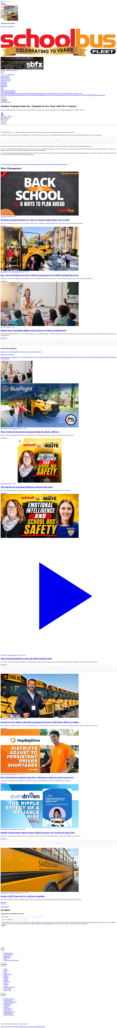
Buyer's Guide (79, 93)
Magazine (28, 93)
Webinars (51, 93)
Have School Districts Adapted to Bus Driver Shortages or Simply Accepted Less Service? (37, 777)
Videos (12, 93)
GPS (8, 164)
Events (47, 93)
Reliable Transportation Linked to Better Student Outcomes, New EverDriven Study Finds (37, 833)
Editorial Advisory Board (26, 95)
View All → (4, 903)
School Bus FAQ (63, 95)
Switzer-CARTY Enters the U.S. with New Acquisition (22, 896)
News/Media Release (14, 271)
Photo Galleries (18, 93)
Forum (55, 93)
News (11, 1)
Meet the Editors (15, 95)
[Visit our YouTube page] (6, 910)
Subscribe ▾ (4, 4)
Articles (15, 1)
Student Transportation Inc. (24, 164)
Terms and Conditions (80, 95)
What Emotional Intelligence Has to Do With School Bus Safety (26, 658)
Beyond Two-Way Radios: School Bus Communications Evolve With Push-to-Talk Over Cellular (40, 722)
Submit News (45, 95)
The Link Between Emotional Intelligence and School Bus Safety (27, 487)
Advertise (57, 95)
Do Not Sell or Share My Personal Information (33, 1026)
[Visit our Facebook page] (1, 910)
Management (4, 85)
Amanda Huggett (13, 428)
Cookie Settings (90, 95)
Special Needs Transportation (8, 90)
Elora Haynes (12, 774)
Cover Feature (6, 1)
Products (24, 93)
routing (16, 164)
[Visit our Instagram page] (8, 910)
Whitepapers (43, 93)
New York (11, 164)
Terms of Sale (18, 1026)
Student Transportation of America (40, 164)
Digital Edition (10, 26)
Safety (2, 88)
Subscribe (3, 26)
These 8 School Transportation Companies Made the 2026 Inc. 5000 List (30, 432)
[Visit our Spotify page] (9, 910)
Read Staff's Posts (5, 118)
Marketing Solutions (100, 95)
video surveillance (53, 164)
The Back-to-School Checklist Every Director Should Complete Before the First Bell (35, 220)
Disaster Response (5, 78)
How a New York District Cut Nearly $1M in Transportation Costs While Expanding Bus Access (40, 275)
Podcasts (33, 93)
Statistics (37, 93)
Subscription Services (6, 95)
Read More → (4, 226)
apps (5, 164)
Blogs (8, 93)
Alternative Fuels (5, 76)
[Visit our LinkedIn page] (3, 910)
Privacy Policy (71, 95)
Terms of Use (11, 1026)
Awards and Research (62, 93)
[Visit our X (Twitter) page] (4, 910)
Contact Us (52, 95)
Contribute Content (37, 95)
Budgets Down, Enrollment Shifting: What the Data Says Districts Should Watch (33, 330)
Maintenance (4, 82)
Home (2, 102)
